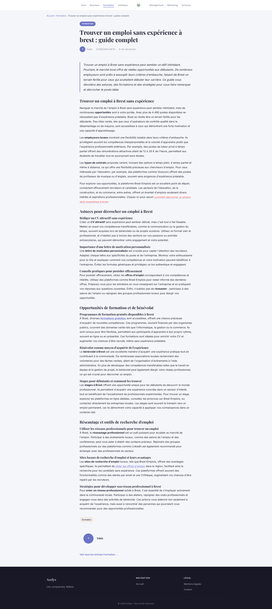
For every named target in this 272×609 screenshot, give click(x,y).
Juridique (123, 5)
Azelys (51, 579)
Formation (108, 5)
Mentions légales (192, 584)
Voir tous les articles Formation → (99, 554)
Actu (83, 5)
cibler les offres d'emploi (130, 466)
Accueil (50, 15)
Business (94, 5)
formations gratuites (113, 318)
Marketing (172, 5)
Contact (188, 589)
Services (186, 5)
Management (156, 5)
